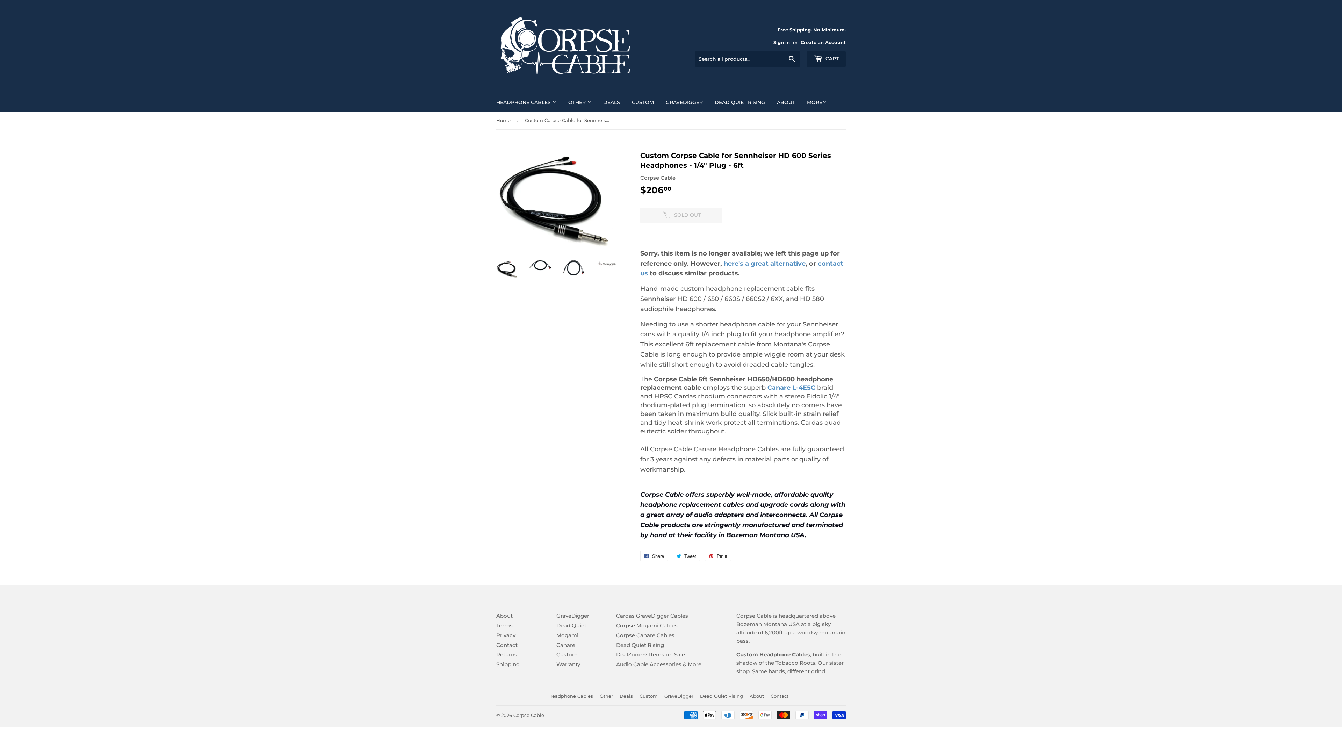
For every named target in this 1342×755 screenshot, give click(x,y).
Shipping (508, 664)
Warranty (568, 664)
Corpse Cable (528, 715)
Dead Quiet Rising (740, 102)
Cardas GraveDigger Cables (652, 615)
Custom (643, 102)
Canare (565, 645)
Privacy (505, 635)
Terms (504, 625)
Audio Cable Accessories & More (658, 664)
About (786, 102)
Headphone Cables (524, 102)
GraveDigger (684, 102)
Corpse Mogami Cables (647, 625)
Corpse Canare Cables (645, 635)
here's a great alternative (765, 263)
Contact (507, 645)
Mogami (567, 635)
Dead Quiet (571, 625)
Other (577, 102)
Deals (611, 102)
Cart (831, 59)
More (814, 102)
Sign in (781, 42)
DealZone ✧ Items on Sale (650, 654)
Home (503, 120)
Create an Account (823, 42)
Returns (506, 654)
